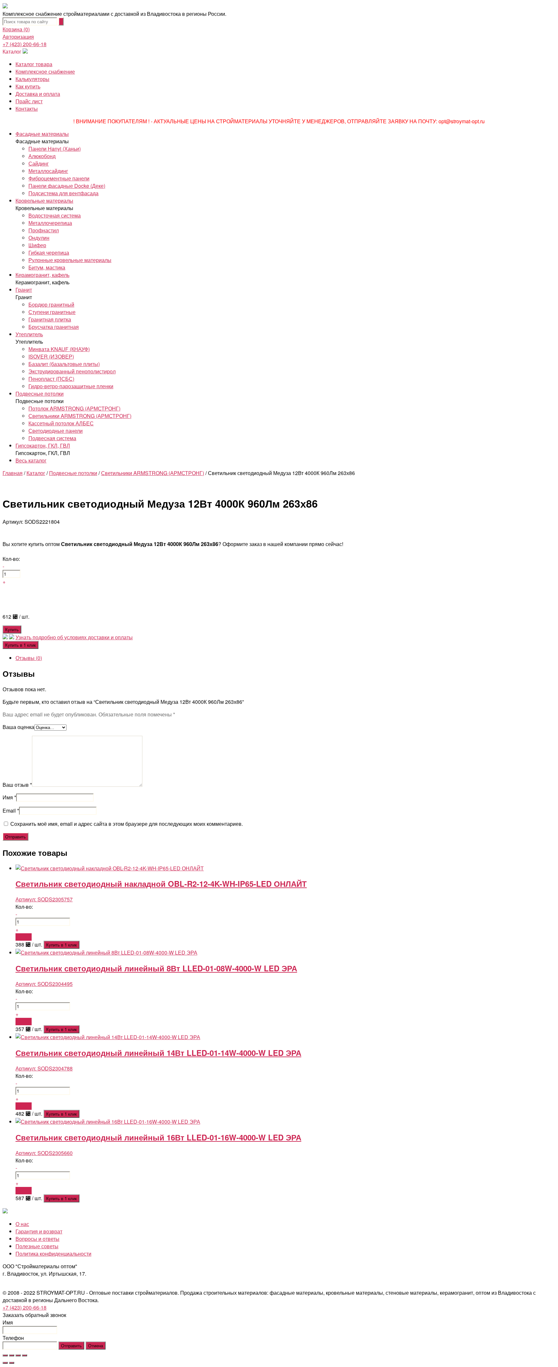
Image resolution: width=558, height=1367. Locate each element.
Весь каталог (31, 460)
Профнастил (43, 230)
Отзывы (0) (29, 658)
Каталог (12, 51)
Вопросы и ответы (37, 1238)
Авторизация (18, 36)
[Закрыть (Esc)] (5, 1355)
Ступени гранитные (52, 312)
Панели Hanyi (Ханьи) (54, 148)
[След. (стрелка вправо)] (11, 1363)
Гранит (24, 289)
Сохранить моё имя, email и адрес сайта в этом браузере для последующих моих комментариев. (126, 823)
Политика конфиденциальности (53, 1253)
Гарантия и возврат (39, 1231)
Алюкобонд (42, 156)
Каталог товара (34, 64)
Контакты (27, 108)
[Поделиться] (11, 1355)
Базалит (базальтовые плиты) (64, 364)
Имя (9, 797)
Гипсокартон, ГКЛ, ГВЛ (43, 445)
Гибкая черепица (48, 252)
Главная (13, 473)
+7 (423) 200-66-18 (24, 44)
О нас (22, 1224)
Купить (12, 629)
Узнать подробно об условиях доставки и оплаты (74, 637)
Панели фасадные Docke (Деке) (66, 185)
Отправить (71, 1345)
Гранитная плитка (49, 319)
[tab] (285, 658)
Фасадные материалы (42, 133)
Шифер (37, 245)
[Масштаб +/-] (24, 1355)
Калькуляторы (32, 79)
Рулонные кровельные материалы (69, 260)
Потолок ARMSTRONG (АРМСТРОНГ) (74, 408)
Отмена (95, 1345)
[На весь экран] (18, 1355)
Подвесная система (52, 438)
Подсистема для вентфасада (63, 193)
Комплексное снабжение (45, 71)
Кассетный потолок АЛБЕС (61, 423)
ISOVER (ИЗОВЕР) (51, 356)
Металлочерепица (50, 223)
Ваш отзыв (17, 784)
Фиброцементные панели (58, 178)
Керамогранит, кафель (42, 274)
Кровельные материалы (44, 200)
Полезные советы (37, 1246)
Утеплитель (29, 334)
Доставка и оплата (38, 93)
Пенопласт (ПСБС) (51, 378)
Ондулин (38, 237)
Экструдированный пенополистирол (72, 371)
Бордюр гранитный (51, 304)
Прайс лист (29, 101)
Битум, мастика (46, 267)
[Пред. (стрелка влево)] (5, 1363)
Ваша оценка (18, 727)
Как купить (28, 86)
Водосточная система (54, 215)
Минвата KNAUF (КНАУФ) (59, 349)
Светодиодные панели (55, 430)
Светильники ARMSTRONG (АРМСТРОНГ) (79, 416)
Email (11, 810)
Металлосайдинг (48, 171)
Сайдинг (38, 163)
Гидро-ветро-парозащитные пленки (70, 386)
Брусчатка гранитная (53, 326)
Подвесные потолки (40, 393)
